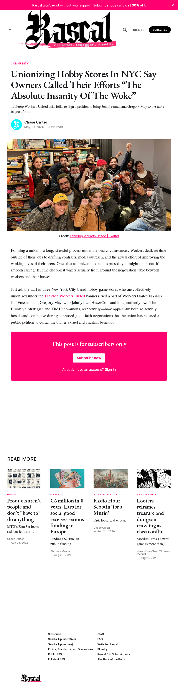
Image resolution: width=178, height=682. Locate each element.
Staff (100, 634)
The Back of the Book (111, 659)
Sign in (139, 30)
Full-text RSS (56, 659)
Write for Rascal (107, 644)
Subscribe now (89, 358)
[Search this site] (124, 29)
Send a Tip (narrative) (62, 639)
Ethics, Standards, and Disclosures (70, 649)
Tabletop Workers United (64, 295)
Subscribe (160, 29)
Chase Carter (35, 122)
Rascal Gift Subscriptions (113, 654)
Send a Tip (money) (60, 644)
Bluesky (102, 649)
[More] (9, 29)
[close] (172, 5)
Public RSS (55, 654)
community (20, 63)
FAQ (100, 639)
